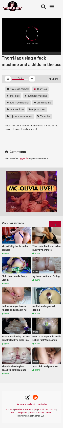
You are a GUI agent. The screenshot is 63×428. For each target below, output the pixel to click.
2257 (13, 412)
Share (54, 79)
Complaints (22, 412)
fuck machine (16, 109)
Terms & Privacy (36, 412)
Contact (10, 409)
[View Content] (13, 7)
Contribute (43, 409)
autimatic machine (37, 95)
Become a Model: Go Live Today (31, 404)
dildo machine (43, 102)
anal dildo (14, 95)
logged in (23, 158)
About (48, 412)
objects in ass (38, 109)
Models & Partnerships (26, 409)
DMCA (53, 409)
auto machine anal (19, 102)
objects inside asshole (20, 116)
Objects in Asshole (19, 89)
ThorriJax (41, 89)
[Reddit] (35, 398)
